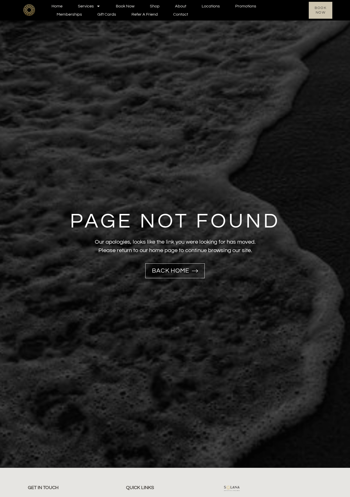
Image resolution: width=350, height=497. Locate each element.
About (180, 6)
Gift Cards (106, 14)
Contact (180, 14)
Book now (125, 6)
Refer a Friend (144, 14)
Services (86, 6)
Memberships (69, 14)
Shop (155, 6)
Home (57, 6)
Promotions (245, 6)
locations (211, 6)
